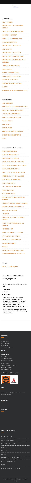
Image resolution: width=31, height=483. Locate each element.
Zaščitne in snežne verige (11, 135)
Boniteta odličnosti (8, 461)
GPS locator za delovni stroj (13, 250)
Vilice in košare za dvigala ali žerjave (13, 224)
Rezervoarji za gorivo (10, 158)
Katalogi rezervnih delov (11, 76)
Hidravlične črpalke (9, 42)
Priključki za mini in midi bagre (13, 172)
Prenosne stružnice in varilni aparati (13, 218)
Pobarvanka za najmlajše (10, 468)
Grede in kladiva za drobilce (12, 131)
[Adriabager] (15, 7)
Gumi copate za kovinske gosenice (14, 107)
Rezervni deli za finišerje (11, 53)
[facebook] (1, 405)
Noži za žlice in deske (10, 80)
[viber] (2, 350)
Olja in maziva (7, 121)
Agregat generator (9, 210)
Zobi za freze (7, 128)
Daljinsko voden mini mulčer (13, 207)
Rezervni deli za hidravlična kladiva (12, 27)
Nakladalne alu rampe (10, 155)
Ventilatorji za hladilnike (12, 83)
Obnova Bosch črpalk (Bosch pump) (15, 90)
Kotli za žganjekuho (10, 266)
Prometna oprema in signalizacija (14, 203)
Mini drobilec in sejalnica (11, 179)
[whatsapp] (4, 350)
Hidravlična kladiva (9, 151)
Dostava (4, 451)
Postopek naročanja (9, 444)
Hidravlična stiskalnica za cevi (13, 254)
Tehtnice (5, 214)
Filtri (4, 138)
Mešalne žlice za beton (11, 169)
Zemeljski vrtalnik (9, 243)
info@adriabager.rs (6, 367)
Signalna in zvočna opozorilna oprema (13, 198)
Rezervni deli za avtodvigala (12, 56)
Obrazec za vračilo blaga (10, 458)
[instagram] (3, 405)
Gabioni (5, 247)
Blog (3, 465)
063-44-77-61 (6, 364)
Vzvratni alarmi (8, 190)
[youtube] (5, 405)
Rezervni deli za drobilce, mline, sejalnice (14, 61)
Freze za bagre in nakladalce (13, 176)
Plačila (4, 447)
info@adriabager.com (7, 347)
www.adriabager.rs (6, 369)
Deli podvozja (7, 22)
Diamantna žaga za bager (11, 240)
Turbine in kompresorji (11, 66)
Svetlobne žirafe (8, 194)
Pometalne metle (8, 183)
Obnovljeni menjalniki (10, 73)
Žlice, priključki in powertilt (13, 162)
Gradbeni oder (7, 229)
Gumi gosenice (7, 103)
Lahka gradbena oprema (11, 236)
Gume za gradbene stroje (11, 117)
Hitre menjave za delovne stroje (14, 165)
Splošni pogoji (6, 437)
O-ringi (5, 87)
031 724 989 (5, 345)
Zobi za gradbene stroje (11, 114)
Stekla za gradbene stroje (12, 38)
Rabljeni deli (7, 69)
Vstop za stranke (7, 440)
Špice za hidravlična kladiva (12, 31)
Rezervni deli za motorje (11, 46)
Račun (3, 454)
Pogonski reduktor (9, 35)
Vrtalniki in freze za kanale (12, 232)
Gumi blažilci (7, 49)
